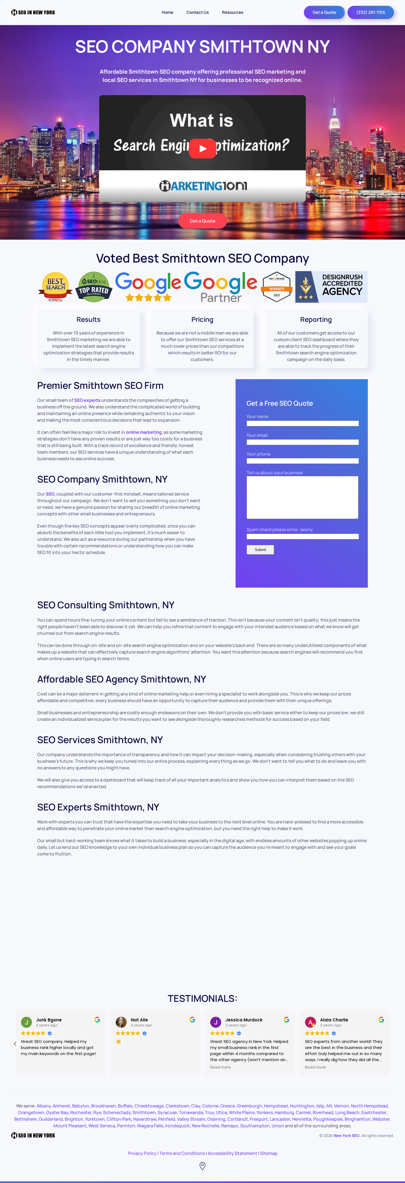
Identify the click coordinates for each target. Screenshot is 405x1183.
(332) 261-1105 (370, 12)
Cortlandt (237, 1119)
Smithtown (144, 1112)
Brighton (74, 1119)
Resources (232, 12)
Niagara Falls (150, 1126)
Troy (209, 1112)
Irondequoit (177, 1126)
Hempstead (276, 1106)
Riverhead (323, 1112)
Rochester (80, 1112)
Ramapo (229, 1126)
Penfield (166, 1119)
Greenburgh (249, 1106)
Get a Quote (324, 12)
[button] (389, 1044)
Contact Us (198, 12)
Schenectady (117, 1112)
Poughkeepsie (328, 1119)
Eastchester (373, 1112)
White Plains (242, 1112)
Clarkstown (177, 1106)
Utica (221, 1112)
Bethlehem (25, 1119)
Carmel (303, 1112)
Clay (195, 1106)
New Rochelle (205, 1126)
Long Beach (347, 1112)
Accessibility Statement (232, 1153)
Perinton (126, 1126)
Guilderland (51, 1119)
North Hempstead (369, 1106)
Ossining (216, 1119)
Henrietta (301, 1119)
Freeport (259, 1119)
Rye (97, 1112)
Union (278, 1126)
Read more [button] (228, 1067)
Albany (44, 1106)
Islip (320, 1106)
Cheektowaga (149, 1106)
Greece (227, 1106)
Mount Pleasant (70, 1126)
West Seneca (101, 1126)
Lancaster (280, 1119)
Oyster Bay (57, 1112)
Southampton (255, 1126)
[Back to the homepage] (33, 12)
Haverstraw (144, 1119)
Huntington (302, 1106)
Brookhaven (103, 1106)
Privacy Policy (142, 1153)
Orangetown (31, 1112)
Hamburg (284, 1112)
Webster (381, 1119)
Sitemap (268, 1153)
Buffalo (125, 1106)
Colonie (210, 1106)
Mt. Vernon (337, 1106)
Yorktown (95, 1119)
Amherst (61, 1106)
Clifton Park (119, 1119)
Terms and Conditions (182, 1153)
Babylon (80, 1106)
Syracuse (167, 1112)
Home (167, 12)
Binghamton (358, 1119)
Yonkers (264, 1112)
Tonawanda (191, 1112)
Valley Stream (191, 1119)
